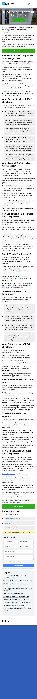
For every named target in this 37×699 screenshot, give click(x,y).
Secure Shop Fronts (8, 474)
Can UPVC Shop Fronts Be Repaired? (15, 605)
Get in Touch (18, 51)
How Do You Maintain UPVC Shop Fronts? (16, 602)
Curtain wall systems (11, 528)
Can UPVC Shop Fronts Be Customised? (16, 596)
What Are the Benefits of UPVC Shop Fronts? (17, 581)
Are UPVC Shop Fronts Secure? (13, 594)
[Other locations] (29, 4)
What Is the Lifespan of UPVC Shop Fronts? (17, 599)
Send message (18, 565)
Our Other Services (9, 613)
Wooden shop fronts (11, 523)
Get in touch (18, 20)
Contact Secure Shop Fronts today (13, 91)
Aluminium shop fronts (12, 519)
